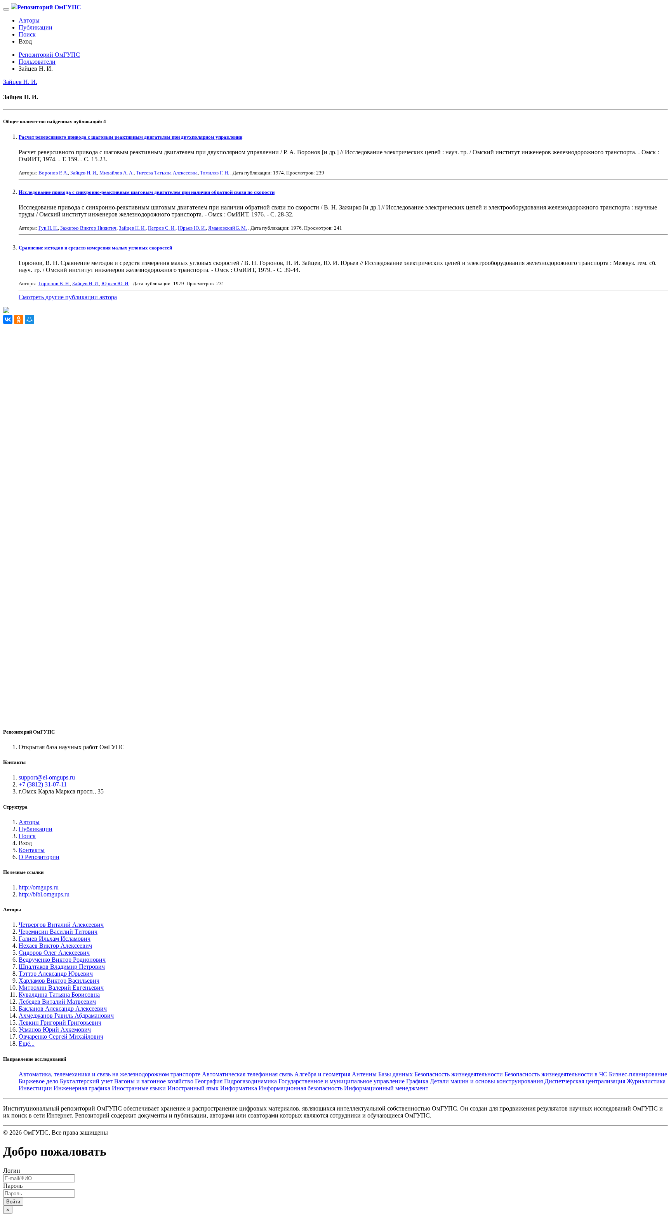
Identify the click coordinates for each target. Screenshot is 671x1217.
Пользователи (37, 61)
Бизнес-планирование (638, 1074)
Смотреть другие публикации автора (68, 297)
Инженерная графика (82, 1088)
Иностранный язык (193, 1088)
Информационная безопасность (300, 1088)
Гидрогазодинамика (250, 1081)
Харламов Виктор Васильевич (59, 980)
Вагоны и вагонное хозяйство (153, 1081)
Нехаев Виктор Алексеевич (55, 945)
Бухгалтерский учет (86, 1081)
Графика (417, 1081)
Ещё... (27, 1043)
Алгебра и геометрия (322, 1074)
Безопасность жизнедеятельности (458, 1074)
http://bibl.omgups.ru (44, 894)
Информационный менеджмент (386, 1088)
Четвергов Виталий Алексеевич (61, 924)
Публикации (35, 27)
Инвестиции (35, 1088)
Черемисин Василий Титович (58, 931)
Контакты (32, 850)
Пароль (13, 1185)
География (209, 1081)
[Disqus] (335, 421)
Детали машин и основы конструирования (486, 1081)
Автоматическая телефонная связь (247, 1074)
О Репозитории (39, 857)
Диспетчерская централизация (584, 1081)
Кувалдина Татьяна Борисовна (59, 994)
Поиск (27, 34)
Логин (11, 1170)
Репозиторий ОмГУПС (49, 54)
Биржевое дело (38, 1081)
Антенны (364, 1074)
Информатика (238, 1088)
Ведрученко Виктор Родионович (62, 959)
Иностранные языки (139, 1088)
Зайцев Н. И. (20, 81)
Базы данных (395, 1074)
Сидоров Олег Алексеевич (54, 952)
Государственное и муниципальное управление (341, 1081)
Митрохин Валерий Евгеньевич (61, 987)
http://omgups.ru (39, 887)
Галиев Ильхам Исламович (54, 938)
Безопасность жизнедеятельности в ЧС (555, 1074)
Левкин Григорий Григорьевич (60, 1022)
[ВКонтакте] (7, 319)
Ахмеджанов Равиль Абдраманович (66, 1015)
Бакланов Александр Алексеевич (63, 1008)
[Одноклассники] (18, 319)
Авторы (29, 20)
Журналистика (646, 1081)
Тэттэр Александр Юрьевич (56, 973)
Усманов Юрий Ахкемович (55, 1029)
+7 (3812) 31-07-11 (43, 784)
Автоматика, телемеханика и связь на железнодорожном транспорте (109, 1074)
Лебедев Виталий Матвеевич (57, 1001)
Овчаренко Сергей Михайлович (61, 1036)
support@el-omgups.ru (47, 777)
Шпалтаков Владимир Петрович (62, 966)
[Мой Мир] (29, 319)
